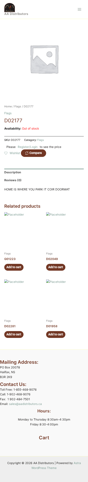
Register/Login (28, 147)
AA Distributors (16, 14)
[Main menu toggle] (79, 9)
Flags (17, 106)
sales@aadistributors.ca (25, 404)
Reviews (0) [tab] (13, 180)
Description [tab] (12, 172)
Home (8, 106)
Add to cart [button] (13, 267)
